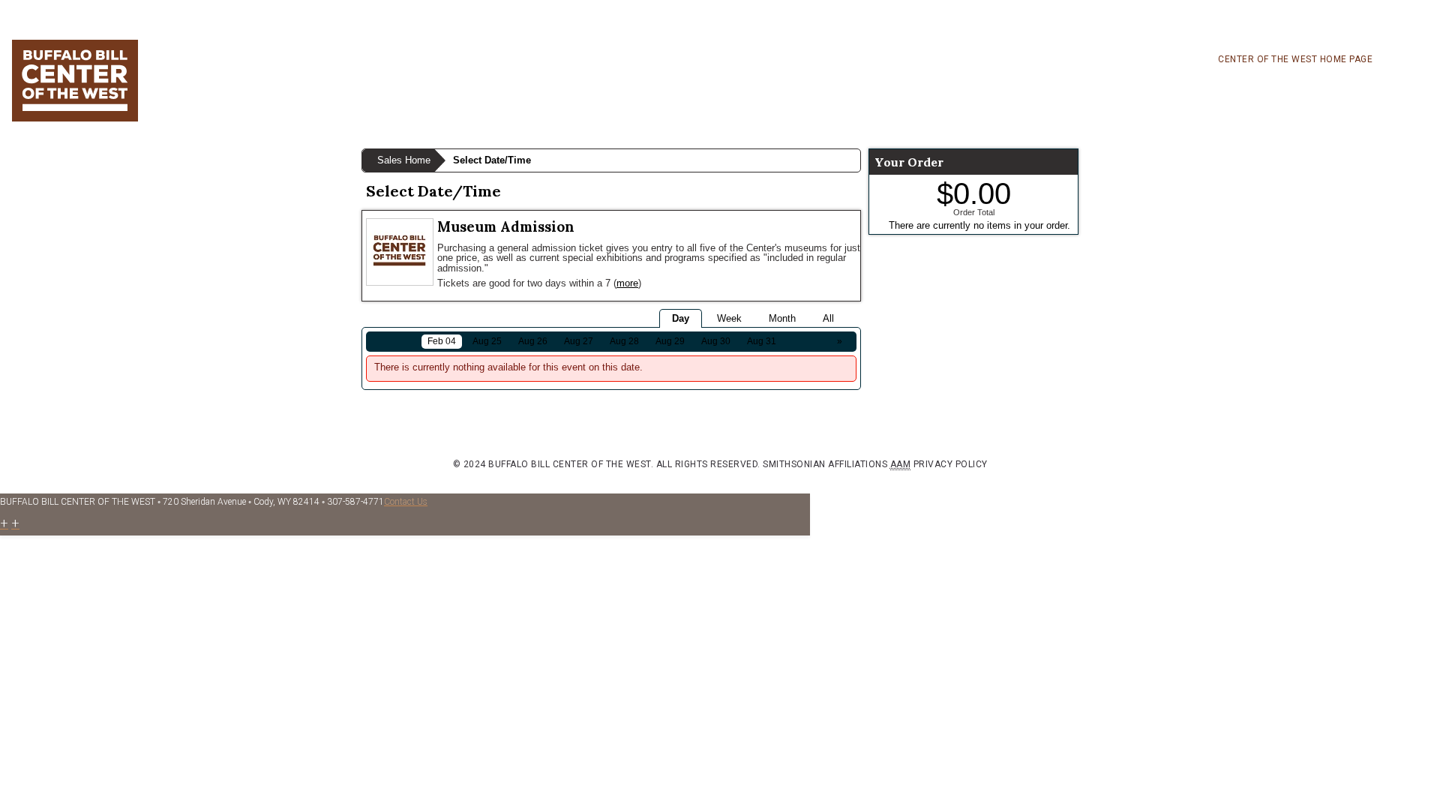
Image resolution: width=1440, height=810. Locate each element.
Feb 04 (442, 341)
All (828, 318)
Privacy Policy (951, 464)
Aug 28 (624, 341)
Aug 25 (487, 341)
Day (680, 318)
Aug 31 (761, 341)
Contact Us (406, 501)
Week (729, 318)
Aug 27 (578, 341)
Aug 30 (715, 341)
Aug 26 (533, 341)
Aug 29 (670, 341)
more (627, 283)
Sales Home (403, 160)
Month (782, 318)
